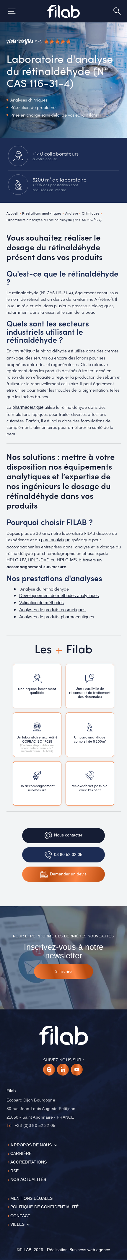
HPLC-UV (16, 560)
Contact (20, 1216)
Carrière (21, 1153)
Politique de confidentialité (44, 1207)
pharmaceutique (27, 407)
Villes (17, 1224)
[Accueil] (63, 11)
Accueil (12, 213)
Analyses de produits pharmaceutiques (56, 617)
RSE (14, 1171)
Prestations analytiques (41, 213)
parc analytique (55, 539)
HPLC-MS (67, 560)
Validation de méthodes (41, 602)
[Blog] (49, 1070)
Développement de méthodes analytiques (59, 595)
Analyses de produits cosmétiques (52, 609)
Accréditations (28, 1162)
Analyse (71, 213)
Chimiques (90, 213)
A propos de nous (31, 1145)
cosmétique (23, 351)
